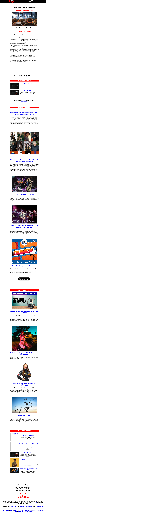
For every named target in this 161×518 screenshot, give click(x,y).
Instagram (21, 506)
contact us (34, 502)
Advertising (28, 510)
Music (18, 510)
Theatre (22, 510)
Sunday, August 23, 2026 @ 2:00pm (28, 85)
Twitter (16, 506)
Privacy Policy (28, 511)
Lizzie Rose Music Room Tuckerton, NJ (28, 472)
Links (16, 511)
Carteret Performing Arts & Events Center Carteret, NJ (28, 449)
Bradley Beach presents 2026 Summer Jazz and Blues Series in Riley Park (24, 226)
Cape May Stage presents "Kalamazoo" (24, 266)
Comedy (7, 510)
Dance (11, 510)
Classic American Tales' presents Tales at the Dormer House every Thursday (24, 113)
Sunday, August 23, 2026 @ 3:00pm (28, 437)
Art (3, 510)
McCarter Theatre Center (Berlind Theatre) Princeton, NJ (28, 88)
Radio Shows (21, 511)
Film (15, 510)
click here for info (24, 76)
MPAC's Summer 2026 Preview (24, 194)
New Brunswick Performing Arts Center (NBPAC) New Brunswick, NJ (28, 465)
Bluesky (31, 506)
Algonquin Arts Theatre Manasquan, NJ (28, 438)
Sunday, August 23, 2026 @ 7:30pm (28, 447)
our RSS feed (40, 506)
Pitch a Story (40, 510)
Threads (26, 506)
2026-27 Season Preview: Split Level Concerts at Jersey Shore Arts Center (24, 160)
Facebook (11, 506)
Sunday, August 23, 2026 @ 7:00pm (28, 463)
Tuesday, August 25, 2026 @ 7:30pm (28, 92)
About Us (34, 510)
